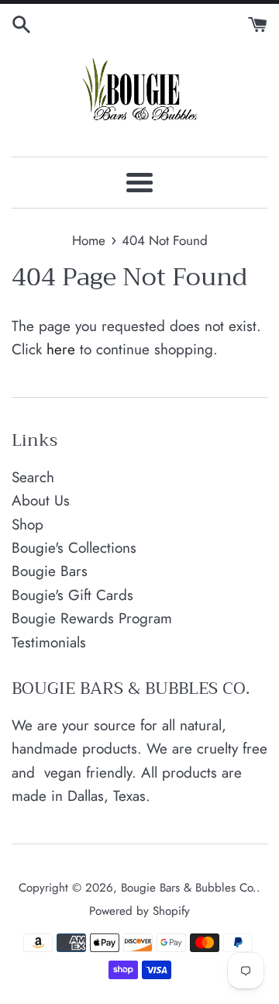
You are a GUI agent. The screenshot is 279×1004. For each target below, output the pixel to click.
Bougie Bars (50, 571)
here (60, 349)
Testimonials (49, 642)
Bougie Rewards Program (92, 618)
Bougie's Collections (74, 547)
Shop (27, 524)
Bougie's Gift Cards (72, 595)
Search (33, 477)
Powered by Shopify (139, 910)
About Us (41, 500)
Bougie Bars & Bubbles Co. (189, 887)
